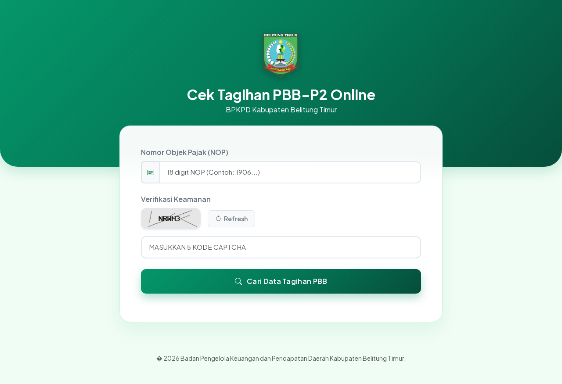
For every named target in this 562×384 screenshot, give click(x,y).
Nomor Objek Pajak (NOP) (184, 152)
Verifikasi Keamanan (176, 199)
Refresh (235, 219)
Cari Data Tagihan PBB (286, 281)
